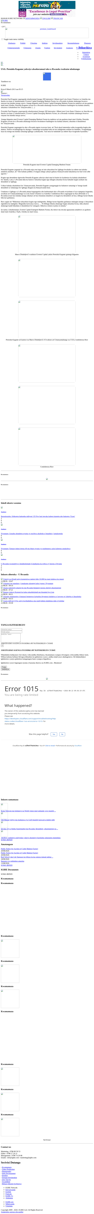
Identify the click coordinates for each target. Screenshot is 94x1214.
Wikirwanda (10, 1204)
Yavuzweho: (5, 95)
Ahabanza (11, 43)
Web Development (8, 1173)
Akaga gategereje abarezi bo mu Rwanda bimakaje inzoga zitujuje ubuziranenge (32, 588)
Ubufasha (9, 1206)
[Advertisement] (47, 493)
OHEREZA (5, 669)
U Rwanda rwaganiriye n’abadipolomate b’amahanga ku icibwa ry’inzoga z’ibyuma (31, 564)
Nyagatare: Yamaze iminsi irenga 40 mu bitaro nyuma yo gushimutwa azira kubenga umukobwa (35, 549)
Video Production (8, 1169)
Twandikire (6, 1182)
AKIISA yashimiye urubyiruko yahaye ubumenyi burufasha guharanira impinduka (31, 838)
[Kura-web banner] (47, 33)
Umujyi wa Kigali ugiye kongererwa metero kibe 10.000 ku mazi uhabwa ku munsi (33, 579)
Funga (4, 667)
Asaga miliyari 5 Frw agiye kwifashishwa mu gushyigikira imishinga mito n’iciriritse (33, 601)
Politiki (22, 43)
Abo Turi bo (6, 1180)
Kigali (3, 25)
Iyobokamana (86, 59)
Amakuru (69, 48)
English (8, 1192)
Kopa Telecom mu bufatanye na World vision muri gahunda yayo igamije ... (28, 811)
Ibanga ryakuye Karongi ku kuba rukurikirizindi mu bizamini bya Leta (28, 592)
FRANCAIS (58, 18)
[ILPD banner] (47, 16)
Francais (9, 1194)
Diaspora (87, 43)
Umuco (86, 55)
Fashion (47, 48)
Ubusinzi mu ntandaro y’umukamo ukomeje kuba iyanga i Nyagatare (28, 583)
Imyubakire (58, 48)
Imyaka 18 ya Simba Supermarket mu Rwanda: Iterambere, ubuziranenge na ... (29, 829)
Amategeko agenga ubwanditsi (12, 1212)
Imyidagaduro (58, 43)
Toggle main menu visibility (14, 39)
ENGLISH (46, 18)
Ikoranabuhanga (73, 43)
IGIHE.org (9, 1202)
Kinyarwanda (10, 1190)
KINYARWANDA (32, 18)
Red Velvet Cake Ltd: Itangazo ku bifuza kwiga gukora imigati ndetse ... (27, 857)
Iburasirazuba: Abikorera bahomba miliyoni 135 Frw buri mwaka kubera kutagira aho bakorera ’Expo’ (38, 516)
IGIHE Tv (9, 1196)
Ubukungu (27, 48)
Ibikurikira (84, 47)
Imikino (45, 43)
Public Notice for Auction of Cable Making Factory (19, 849)
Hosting (5, 1175)
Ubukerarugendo (13, 48)
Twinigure (86, 57)
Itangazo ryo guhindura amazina (12, 861)
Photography (6, 1171)
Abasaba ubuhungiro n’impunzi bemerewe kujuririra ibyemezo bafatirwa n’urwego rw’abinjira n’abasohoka (42, 597)
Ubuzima (33, 43)
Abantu (38, 48)
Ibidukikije (86, 52)
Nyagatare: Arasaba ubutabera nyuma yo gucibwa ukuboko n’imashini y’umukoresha (32, 534)
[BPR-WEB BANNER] (47, 8)
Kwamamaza (6, 1167)
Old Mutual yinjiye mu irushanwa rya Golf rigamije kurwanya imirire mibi (28, 820)
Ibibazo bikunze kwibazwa (11, 1184)
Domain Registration (9, 1178)
